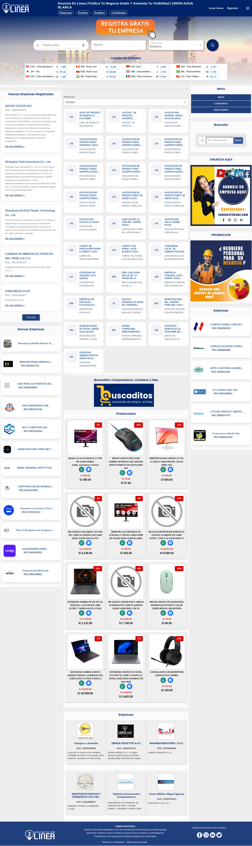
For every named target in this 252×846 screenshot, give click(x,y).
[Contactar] (221, 195)
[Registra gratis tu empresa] (126, 29)
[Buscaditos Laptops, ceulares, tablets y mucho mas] (124, 395)
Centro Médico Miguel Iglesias (166, 794)
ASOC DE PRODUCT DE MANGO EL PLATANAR (90, 115)
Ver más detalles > (15, 146)
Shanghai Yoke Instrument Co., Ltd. (28, 161)
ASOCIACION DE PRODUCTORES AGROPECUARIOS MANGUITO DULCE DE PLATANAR (174, 169)
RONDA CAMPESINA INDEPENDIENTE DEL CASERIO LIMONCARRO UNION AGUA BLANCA (131, 329)
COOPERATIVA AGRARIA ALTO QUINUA (87, 275)
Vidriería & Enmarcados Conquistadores (126, 795)
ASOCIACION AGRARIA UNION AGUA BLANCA (173, 115)
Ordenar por (69, 97)
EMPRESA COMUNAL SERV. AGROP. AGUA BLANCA (173, 275)
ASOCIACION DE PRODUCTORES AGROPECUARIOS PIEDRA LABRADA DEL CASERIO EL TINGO (89, 195)
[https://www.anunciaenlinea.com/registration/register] (221, 270)
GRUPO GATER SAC (18, 105)
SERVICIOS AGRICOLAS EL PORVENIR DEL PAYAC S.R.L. (172, 329)
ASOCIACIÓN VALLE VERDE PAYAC (172, 222)
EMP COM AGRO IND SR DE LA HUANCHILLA (131, 275)
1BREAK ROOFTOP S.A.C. (126, 743)
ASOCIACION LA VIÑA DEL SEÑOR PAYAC (131, 222)
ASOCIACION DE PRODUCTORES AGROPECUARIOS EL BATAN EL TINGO (174, 142)
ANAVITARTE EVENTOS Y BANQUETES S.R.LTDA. (86, 795)
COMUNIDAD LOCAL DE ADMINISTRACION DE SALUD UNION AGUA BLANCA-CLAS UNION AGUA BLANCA (174, 249)
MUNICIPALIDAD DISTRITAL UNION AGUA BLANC (89, 329)
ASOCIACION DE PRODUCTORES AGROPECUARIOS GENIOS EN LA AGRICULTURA (132, 169)
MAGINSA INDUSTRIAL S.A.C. (167, 743)
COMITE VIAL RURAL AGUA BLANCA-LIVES (130, 249)
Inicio (221, 97)
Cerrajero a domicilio (86, 743)
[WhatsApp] (81, 469)
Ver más (31, 317)
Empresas (66, 12)
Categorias (221, 103)
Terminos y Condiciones (113, 842)
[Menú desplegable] (248, 8)
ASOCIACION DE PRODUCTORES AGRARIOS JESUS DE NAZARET (89, 142)
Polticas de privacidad (137, 842)
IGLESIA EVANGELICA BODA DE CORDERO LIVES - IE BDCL (132, 302)
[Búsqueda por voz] (83, 45)
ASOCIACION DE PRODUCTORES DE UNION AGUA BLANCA (174, 195)
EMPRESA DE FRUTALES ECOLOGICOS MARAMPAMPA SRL (90, 302)
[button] (83, 45)
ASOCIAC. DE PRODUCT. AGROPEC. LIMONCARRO (129, 115)
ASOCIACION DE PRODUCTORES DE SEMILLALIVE (132, 195)
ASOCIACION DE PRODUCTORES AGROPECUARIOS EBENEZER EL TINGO (132, 142)
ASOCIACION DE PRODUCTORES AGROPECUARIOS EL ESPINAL (89, 169)
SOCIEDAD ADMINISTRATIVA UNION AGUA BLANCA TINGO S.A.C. (88, 355)
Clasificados (118, 12)
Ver (85, 450)
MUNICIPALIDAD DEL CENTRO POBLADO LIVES (173, 302)
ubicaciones (221, 110)
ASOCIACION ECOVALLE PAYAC (89, 221)
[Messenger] (89, 469)
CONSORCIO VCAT (17, 291)
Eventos (83, 12)
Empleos (99, 12)
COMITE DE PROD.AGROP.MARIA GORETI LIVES (89, 249)
